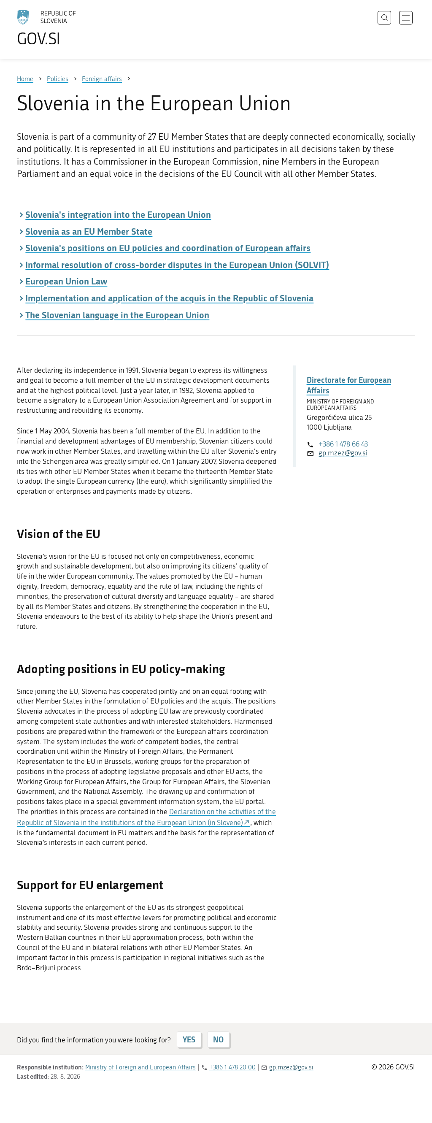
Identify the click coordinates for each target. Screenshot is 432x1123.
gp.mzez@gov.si (343, 453)
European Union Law (66, 281)
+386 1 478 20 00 (232, 1067)
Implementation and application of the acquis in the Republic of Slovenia (169, 298)
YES (189, 1039)
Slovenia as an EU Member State (88, 231)
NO (218, 1039)
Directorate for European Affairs (349, 385)
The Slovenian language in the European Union (117, 314)
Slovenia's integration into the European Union (118, 214)
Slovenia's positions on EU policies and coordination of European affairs (167, 247)
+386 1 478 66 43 (343, 444)
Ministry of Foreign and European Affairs (140, 1067)
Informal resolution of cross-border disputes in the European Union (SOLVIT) (177, 264)
